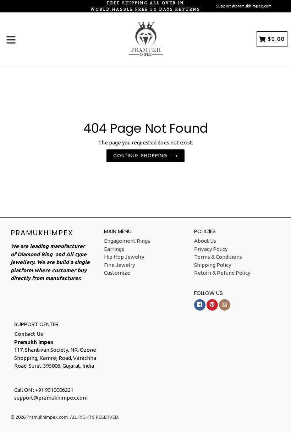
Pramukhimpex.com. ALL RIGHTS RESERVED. (73, 417)
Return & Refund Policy (222, 273)
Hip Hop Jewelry (124, 257)
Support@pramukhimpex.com (243, 6)
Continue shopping (140, 155)
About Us (205, 241)
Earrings (114, 249)
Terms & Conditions (218, 257)
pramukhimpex (42, 233)
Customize (117, 273)
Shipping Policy (212, 265)
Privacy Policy (210, 249)
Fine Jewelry (119, 265)
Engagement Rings (127, 241)
